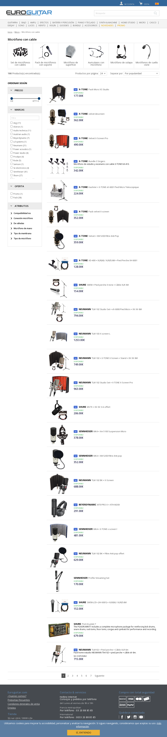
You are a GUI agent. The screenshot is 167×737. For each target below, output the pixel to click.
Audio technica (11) (22, 130)
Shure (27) (18, 175)
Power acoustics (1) (22, 149)
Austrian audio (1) (21, 134)
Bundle (77, 25)
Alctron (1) (18, 126)
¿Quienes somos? (17, 696)
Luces (31, 25)
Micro (142, 22)
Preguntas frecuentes (19, 700)
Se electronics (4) (21, 168)
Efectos (44, 22)
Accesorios (91, 25)
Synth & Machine (108, 22)
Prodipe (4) (18, 156)
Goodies (64, 25)
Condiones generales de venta (24, 703)
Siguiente (99, 675)
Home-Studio (128, 22)
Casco (153, 22)
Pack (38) (17, 197)
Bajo (24, 22)
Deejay (11, 25)
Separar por (116, 73)
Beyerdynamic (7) (21, 138)
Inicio (10, 32)
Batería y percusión (63, 22)
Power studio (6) (20, 153)
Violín (52, 25)
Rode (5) (17, 160)
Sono (21, 25)
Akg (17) (17, 123)
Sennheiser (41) (20, 171)
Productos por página (87, 73)
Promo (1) (18, 193)
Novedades (107, 25)
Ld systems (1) (19, 141)
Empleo (12, 707)
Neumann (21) (19, 145)
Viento (42, 25)
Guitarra (13, 22)
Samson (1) (18, 164)
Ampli (33, 22)
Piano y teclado (86, 22)
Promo (121, 25)
